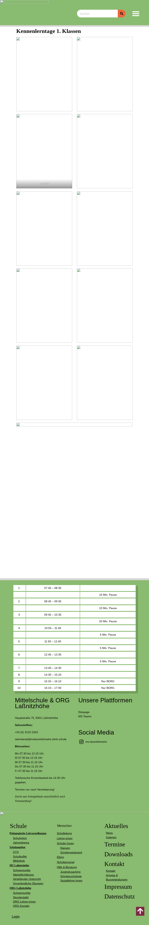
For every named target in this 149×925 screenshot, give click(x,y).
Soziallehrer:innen (71, 880)
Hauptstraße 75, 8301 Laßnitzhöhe (36, 717)
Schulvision (20, 838)
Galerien (111, 837)
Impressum (118, 886)
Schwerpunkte (21, 870)
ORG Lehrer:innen (24, 901)
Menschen (64, 825)
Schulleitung (64, 833)
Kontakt (114, 863)
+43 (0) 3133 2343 (26, 732)
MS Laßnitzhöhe (19, 865)
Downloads (118, 854)
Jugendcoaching (70, 871)
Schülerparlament (71, 852)
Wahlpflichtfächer (23, 874)
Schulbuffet (20, 856)
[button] (136, 13)
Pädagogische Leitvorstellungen (28, 833)
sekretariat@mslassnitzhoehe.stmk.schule (41, 739)
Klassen (65, 847)
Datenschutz (119, 896)
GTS (16, 852)
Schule (18, 825)
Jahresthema (21, 842)
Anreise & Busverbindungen (116, 877)
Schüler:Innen (65, 843)
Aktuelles (116, 825)
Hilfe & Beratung (67, 867)
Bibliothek (19, 860)
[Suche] (122, 13)
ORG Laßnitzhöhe (20, 888)
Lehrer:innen (65, 838)
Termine (114, 844)
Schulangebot (17, 847)
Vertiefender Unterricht (27, 878)
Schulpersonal (65, 862)
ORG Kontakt (21, 905)
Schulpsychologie (71, 876)
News (109, 832)
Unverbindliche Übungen (28, 883)
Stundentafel (21, 897)
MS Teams (84, 716)
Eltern (60, 857)
